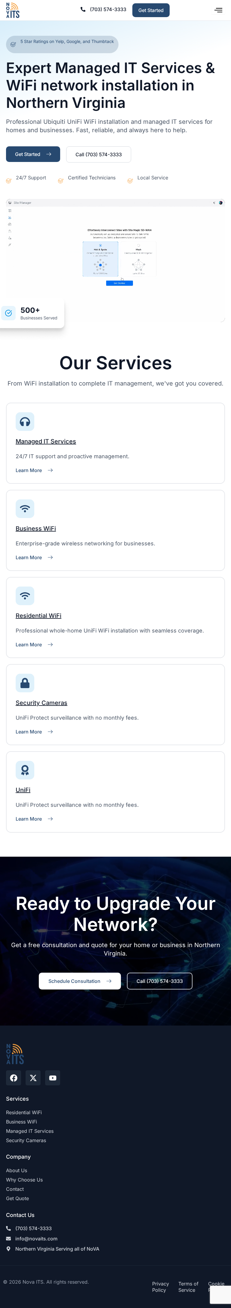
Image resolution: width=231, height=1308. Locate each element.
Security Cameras (41, 702)
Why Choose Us (24, 1180)
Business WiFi (36, 528)
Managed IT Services (46, 441)
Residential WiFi (38, 615)
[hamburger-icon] (218, 10)
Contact (15, 1189)
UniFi (23, 790)
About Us (16, 1170)
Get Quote (17, 1198)
